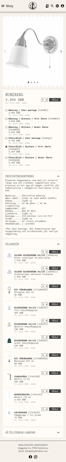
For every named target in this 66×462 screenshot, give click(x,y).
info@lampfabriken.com (36, 450)
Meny (7, 6)
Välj (55, 99)
